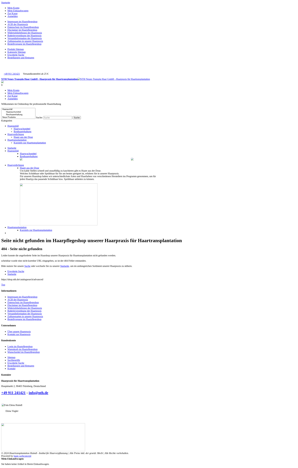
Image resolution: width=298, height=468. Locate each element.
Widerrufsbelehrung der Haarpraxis (24, 32)
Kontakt (11, 368)
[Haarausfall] (18, 109)
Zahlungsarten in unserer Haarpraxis (25, 41)
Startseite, (65, 266)
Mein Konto (13, 8)
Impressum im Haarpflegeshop (22, 21)
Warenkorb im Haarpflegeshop (22, 349)
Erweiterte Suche (15, 55)
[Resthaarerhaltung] (18, 114)
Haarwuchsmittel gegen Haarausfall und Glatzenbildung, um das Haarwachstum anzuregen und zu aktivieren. (76, 159)
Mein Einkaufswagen (17, 10)
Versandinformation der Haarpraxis (24, 38)
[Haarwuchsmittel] (18, 112)
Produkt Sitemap (15, 49)
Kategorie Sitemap (16, 52)
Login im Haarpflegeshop (20, 346)
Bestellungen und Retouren (20, 57)
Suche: (39, 117)
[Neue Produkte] (18, 117)
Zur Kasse (12, 13)
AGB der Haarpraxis (17, 24)
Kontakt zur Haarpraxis (18, 334)
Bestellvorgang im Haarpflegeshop (24, 44)
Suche (27, 266)
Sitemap (11, 357)
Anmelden (12, 16)
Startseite (5, 2)
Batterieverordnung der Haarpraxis (24, 35)
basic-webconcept (22, 456)
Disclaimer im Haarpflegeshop (22, 30)
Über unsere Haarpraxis (19, 331)
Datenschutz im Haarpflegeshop (23, 27)
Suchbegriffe (13, 360)
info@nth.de (38, 393)
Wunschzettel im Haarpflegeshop (23, 352)
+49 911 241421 (12, 73)
